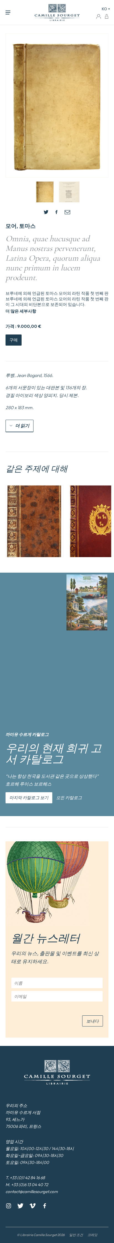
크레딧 (92, 1235)
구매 (13, 340)
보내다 (92, 1021)
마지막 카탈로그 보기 (28, 797)
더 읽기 (22, 425)
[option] (35, 521)
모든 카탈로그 (69, 797)
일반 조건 (76, 1235)
